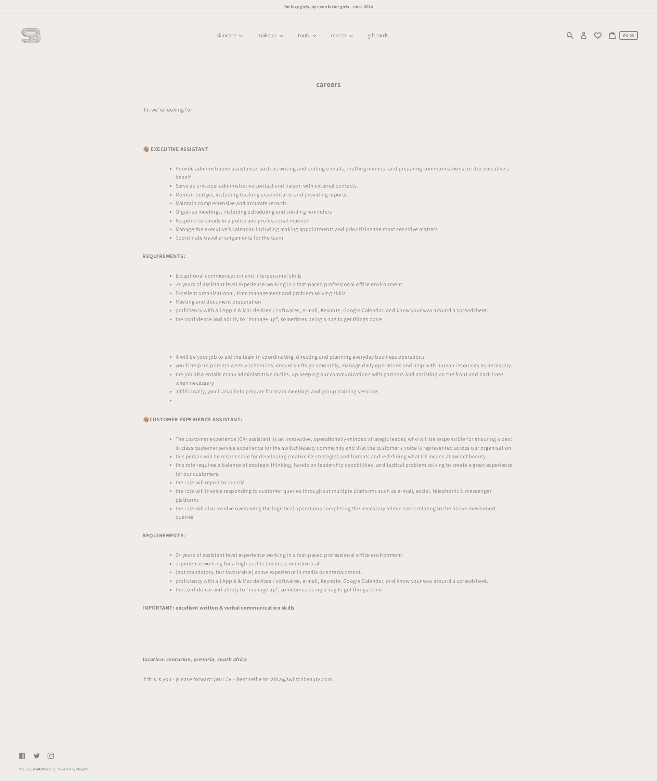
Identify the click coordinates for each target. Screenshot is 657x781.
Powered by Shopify (72, 769)
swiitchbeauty (44, 769)
